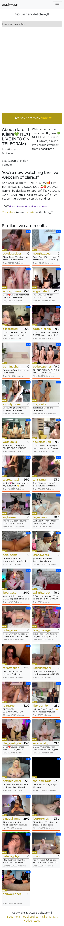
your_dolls (10, 442)
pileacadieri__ (11, 328)
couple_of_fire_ (42, 328)
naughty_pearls (42, 253)
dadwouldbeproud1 (12, 894)
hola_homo (10, 555)
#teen (20, 206)
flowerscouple (42, 442)
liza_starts (39, 404)
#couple (36, 206)
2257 (37, 920)
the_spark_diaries (12, 743)
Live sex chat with (32, 118)
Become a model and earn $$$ (27, 916)
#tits (27, 206)
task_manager (42, 630)
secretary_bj (11, 479)
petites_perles (42, 366)
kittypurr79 (40, 705)
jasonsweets (41, 555)
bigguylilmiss (11, 818)
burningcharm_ (12, 366)
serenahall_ (40, 743)
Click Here (8, 212)
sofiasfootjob (11, 668)
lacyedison (40, 517)
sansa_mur (40, 479)
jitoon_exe (9, 592)
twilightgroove (42, 592)
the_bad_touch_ (42, 781)
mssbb (37, 856)
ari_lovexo (9, 517)
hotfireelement (12, 781)
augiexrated (41, 291)
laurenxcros (41, 818)
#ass (44, 206)
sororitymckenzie (12, 404)
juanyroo (9, 705)
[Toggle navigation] (57, 4)
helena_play (11, 856)
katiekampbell (42, 668)
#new (12, 206)
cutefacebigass (12, 253)
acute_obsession (12, 291)
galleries (30, 212)
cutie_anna (10, 630)
